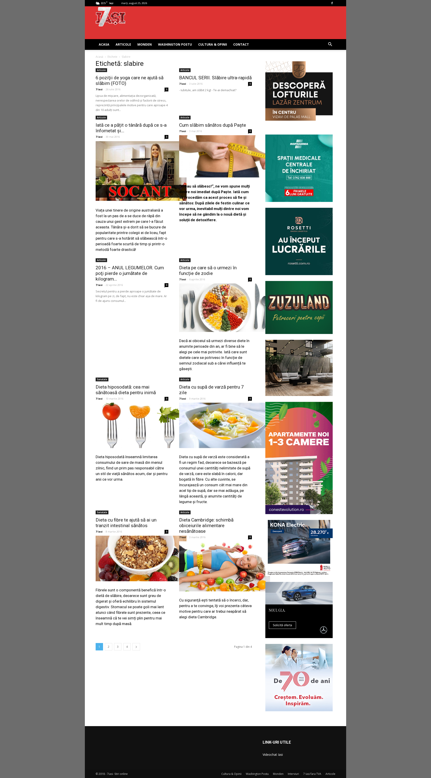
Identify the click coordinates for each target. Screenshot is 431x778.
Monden (144, 44)
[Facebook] (332, 3)
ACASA (104, 44)
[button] (330, 45)
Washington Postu (175, 44)
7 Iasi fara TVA (312, 774)
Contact (241, 44)
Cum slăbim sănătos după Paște (212, 125)
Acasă (99, 57)
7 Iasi (99, 89)
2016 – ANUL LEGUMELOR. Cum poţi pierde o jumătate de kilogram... (130, 273)
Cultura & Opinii (212, 44)
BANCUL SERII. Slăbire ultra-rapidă (215, 77)
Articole (123, 44)
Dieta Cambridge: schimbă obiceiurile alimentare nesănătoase (206, 525)
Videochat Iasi (273, 754)
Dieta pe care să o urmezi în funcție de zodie (208, 270)
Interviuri (293, 774)
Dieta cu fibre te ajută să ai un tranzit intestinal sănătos (126, 522)
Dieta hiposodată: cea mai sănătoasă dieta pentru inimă (126, 389)
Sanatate (102, 379)
